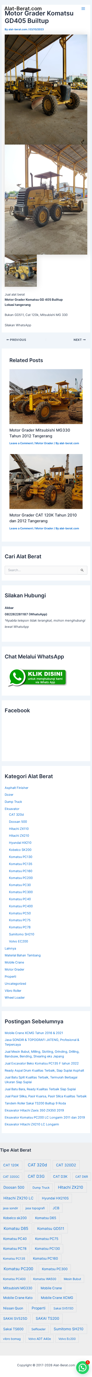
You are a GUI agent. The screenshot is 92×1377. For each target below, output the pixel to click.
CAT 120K (11, 1165)
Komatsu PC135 (20, 864)
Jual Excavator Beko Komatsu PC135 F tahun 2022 (42, 1063)
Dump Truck (13, 802)
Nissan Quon (13, 1308)
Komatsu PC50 (20, 913)
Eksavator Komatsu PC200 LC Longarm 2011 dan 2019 (45, 1117)
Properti (10, 976)
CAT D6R (81, 1176)
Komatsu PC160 (20, 871)
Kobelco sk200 (15, 1218)
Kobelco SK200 (20, 850)
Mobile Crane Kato (18, 1298)
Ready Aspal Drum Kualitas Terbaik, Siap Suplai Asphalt (44, 1070)
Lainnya (10, 948)
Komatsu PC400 (21, 906)
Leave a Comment (21, 443)
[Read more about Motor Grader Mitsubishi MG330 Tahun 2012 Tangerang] (45, 396)
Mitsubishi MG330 (17, 1288)
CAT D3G (36, 1176)
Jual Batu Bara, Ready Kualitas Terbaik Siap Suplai (40, 1089)
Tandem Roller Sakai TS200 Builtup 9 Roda (35, 1103)
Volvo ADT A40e (39, 1339)
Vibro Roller (13, 991)
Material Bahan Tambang (23, 955)
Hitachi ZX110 (19, 829)
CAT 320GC (11, 1176)
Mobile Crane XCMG (57, 1298)
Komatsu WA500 (44, 1279)
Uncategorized (15, 984)
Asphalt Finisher (16, 788)
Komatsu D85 (16, 1228)
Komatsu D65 (45, 1218)
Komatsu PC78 (20, 927)
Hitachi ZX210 (19, 836)
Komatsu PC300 (21, 892)
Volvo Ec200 (67, 1339)
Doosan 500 (18, 822)
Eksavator (12, 809)
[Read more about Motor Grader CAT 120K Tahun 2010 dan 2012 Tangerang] (45, 481)
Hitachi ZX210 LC (18, 1198)
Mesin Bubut (72, 1279)
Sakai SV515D (63, 1308)
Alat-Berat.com (23, 8)
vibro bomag (12, 1339)
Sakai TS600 (13, 1329)
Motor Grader (44, 443)
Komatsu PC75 (20, 920)
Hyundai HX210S (55, 1198)
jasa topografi (35, 1208)
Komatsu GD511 (50, 1228)
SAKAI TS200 (47, 1318)
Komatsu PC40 (20, 899)
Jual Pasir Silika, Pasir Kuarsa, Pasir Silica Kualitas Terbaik (46, 1096)
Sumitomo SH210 (21, 934)
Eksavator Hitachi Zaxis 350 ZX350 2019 (34, 1110)
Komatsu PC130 (20, 857)
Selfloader (38, 1329)
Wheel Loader (15, 998)
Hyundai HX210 (20, 843)
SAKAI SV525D (15, 1319)
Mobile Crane (14, 962)
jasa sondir (10, 1208)
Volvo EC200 (18, 941)
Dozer (9, 795)
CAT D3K (60, 1177)
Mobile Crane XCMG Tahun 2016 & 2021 (34, 1033)
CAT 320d (16, 815)
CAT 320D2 (66, 1165)
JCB (56, 1208)
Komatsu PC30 (20, 885)
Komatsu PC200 (21, 878)
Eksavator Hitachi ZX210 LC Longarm (32, 1124)
